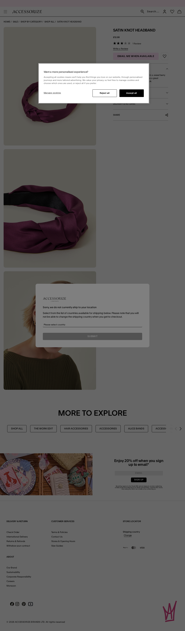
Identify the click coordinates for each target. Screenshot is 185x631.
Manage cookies (52, 93)
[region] (93, 83)
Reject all (105, 93)
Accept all (131, 93)
